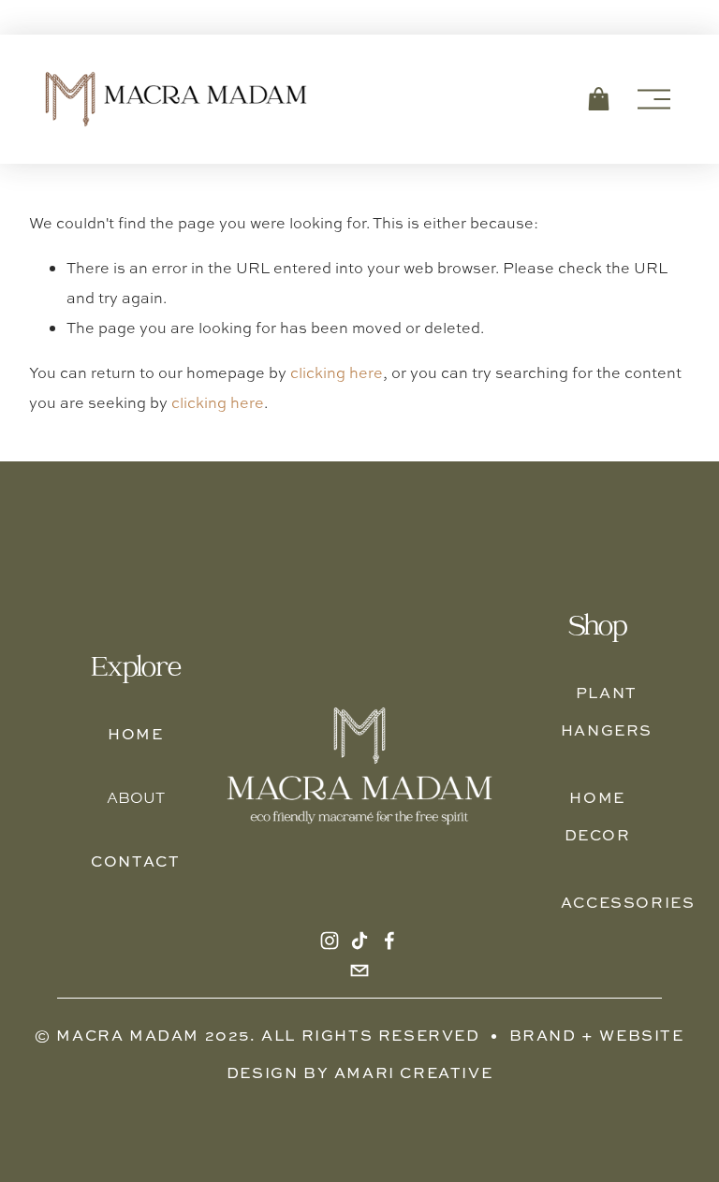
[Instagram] (329, 940)
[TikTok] (359, 940)
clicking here (336, 372)
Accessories (628, 902)
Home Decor (598, 816)
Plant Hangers (607, 711)
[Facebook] (389, 940)
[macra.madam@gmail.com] (359, 970)
